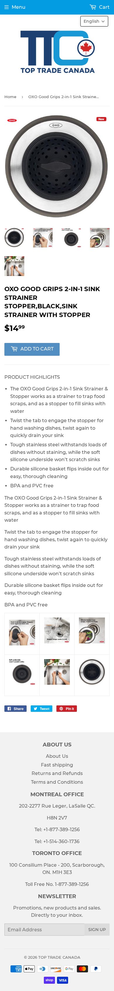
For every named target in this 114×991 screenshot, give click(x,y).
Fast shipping (57, 765)
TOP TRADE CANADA (59, 957)
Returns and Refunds (57, 773)
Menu (18, 7)
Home (10, 96)
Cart (104, 7)
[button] (94, 21)
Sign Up (97, 929)
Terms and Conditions (57, 782)
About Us (57, 756)
